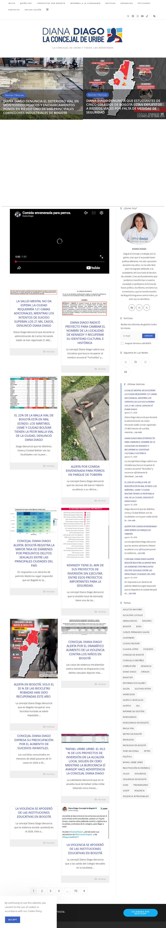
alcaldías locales (133, 615)
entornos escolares (134, 683)
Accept (12, 919)
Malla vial (128, 728)
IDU (138, 705)
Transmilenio (140, 785)
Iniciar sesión (33, 10)
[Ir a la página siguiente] (84, 891)
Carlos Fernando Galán (136, 632)
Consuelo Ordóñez (133, 660)
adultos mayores (132, 609)
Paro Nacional (131, 751)
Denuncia (146, 666)
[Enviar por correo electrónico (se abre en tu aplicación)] (142, 16)
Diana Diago (129, 671)
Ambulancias (130, 620)
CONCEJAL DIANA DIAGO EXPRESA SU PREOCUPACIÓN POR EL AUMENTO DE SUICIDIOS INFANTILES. (33, 742)
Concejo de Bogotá (133, 654)
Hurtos (127, 705)
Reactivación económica (136, 768)
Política (127, 756)
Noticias (19, 79)
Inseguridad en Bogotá (136, 722)
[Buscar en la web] (154, 16)
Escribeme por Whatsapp (140, 912)
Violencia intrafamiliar (135, 796)
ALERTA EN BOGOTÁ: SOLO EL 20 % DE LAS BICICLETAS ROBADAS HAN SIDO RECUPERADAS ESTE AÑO (34, 690)
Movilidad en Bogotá (134, 745)
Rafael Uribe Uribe (133, 762)
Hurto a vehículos (133, 700)
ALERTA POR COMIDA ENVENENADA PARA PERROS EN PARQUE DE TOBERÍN (85, 471)
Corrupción (129, 666)
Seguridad (140, 773)
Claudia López (130, 649)
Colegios (148, 649)
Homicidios (129, 694)
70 (75, 891)
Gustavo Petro (143, 688)
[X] (128, 16)
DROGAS (145, 671)
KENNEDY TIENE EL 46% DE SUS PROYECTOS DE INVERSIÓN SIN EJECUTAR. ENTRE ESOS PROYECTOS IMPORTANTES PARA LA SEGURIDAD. (85, 575)
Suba (125, 785)
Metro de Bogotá (132, 734)
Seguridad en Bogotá (135, 779)
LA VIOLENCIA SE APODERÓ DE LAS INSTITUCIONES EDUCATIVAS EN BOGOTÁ (34, 813)
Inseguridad (129, 717)
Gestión (9, 79)
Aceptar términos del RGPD (138, 343)
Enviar (149, 335)
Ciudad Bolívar (131, 643)
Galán (126, 688)
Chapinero (128, 637)
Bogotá (127, 626)
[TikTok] (147, 16)
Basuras (147, 620)
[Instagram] (137, 16)
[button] (4, 133)
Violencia (139, 790)
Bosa (139, 626)
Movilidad (128, 739)
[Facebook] (132, 16)
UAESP (126, 790)
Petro (147, 751)
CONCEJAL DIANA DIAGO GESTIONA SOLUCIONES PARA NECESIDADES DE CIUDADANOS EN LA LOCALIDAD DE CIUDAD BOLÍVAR (37, 91)
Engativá (128, 677)
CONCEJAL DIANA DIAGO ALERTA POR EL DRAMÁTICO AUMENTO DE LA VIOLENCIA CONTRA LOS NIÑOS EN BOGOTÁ (85, 650)
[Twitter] (146, 307)
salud (126, 773)
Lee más (138, 432)
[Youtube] (125, 371)
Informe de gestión (133, 711)
